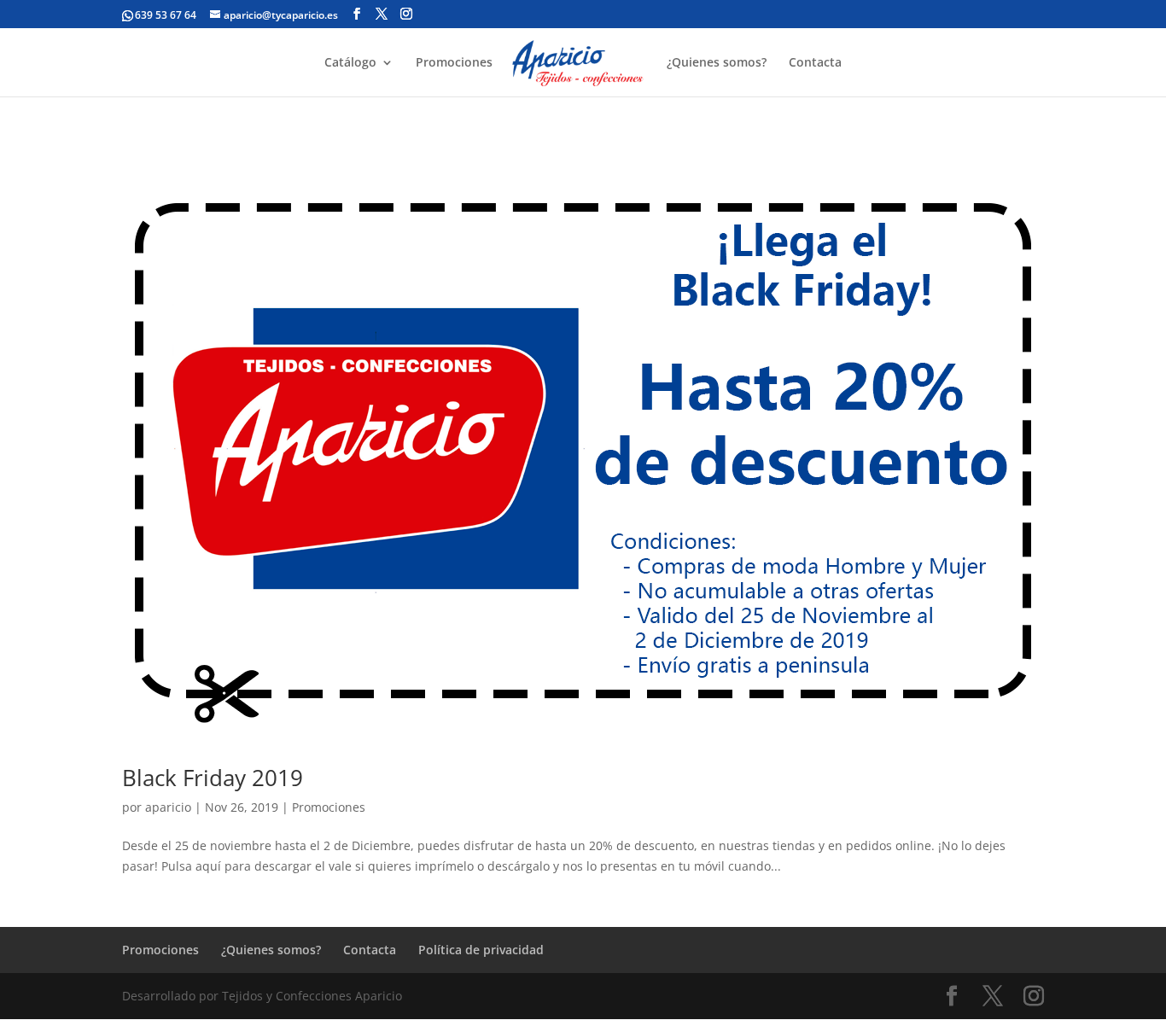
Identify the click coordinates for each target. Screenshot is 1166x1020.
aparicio (168, 807)
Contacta (815, 63)
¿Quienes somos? (717, 63)
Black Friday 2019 (212, 777)
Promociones (454, 63)
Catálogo (350, 63)
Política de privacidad (481, 949)
